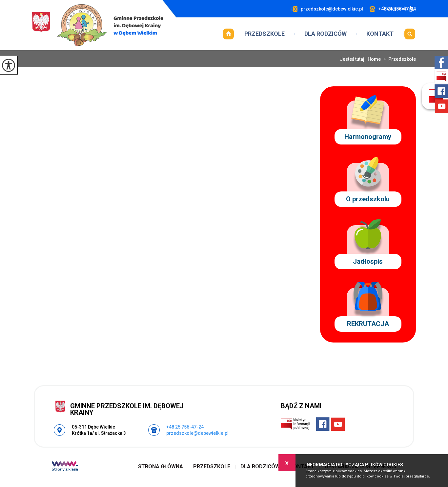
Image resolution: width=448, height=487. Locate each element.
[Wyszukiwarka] (409, 33)
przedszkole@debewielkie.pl (332, 8)
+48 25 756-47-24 (185, 427)
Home (374, 59)
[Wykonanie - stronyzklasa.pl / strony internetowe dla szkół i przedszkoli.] (65, 467)
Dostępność (395, 8)
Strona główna (228, 33)
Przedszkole (264, 33)
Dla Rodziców (325, 33)
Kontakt (380, 33)
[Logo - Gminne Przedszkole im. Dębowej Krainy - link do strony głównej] (97, 25)
